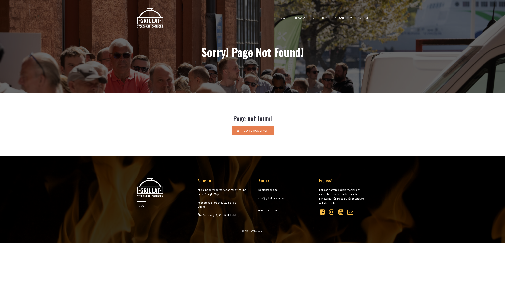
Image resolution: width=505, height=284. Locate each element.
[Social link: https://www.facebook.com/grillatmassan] (323, 212)
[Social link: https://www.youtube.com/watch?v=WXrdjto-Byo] (342, 212)
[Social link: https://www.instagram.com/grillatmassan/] (333, 212)
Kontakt (363, 17)
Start (284, 17)
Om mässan (300, 17)
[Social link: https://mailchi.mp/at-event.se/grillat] (351, 212)
